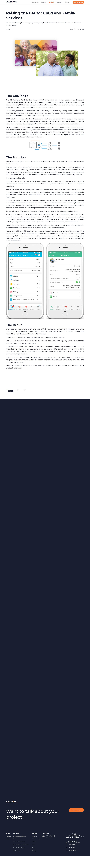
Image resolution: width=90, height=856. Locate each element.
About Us (34, 836)
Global (8, 833)
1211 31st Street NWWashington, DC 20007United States (74, 843)
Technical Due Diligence (19, 847)
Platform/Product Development (21, 845)
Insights (8, 839)
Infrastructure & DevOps (19, 842)
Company (35, 833)
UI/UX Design (16, 850)
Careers (34, 842)
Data (14, 839)
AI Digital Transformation (19, 836)
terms (33, 847)
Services (16, 833)
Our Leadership (36, 839)
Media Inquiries (72, 850)
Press (33, 845)
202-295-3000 (71, 847)
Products (8, 836)
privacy (34, 850)
